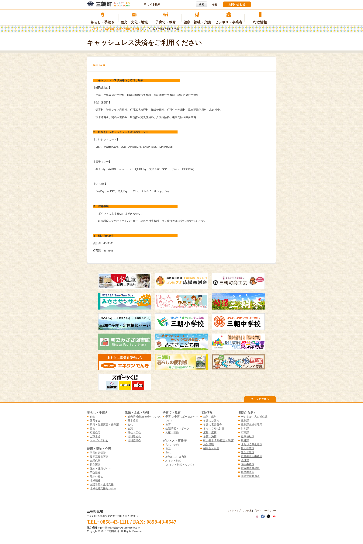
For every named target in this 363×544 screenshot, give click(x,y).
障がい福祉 (96, 476)
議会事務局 (247, 464)
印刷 (214, 4)
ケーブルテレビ (99, 440)
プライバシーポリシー (264, 510)
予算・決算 (209, 436)
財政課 (245, 428)
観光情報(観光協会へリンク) (144, 416)
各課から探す (247, 412)
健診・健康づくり (100, 468)
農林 (168, 452)
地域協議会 (134, 440)
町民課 (136, 29)
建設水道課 (247, 452)
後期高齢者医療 (99, 456)
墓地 (92, 428)
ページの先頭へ (260, 398)
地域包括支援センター (103, 488)
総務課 (245, 420)
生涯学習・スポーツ (177, 428)
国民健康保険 (98, 452)
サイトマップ (234, 510)
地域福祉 (95, 480)
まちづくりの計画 (213, 428)
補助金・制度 (211, 448)
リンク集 (247, 510)
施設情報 (208, 444)
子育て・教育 (165, 22)
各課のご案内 (123, 29)
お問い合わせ (236, 4)
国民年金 (95, 420)
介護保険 (95, 460)
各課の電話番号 (212, 424)
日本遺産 (133, 420)
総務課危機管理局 (251, 424)
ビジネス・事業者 (228, 22)
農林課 (245, 440)
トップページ (95, 29)
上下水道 (95, 436)
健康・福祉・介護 (197, 22)
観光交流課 (247, 448)
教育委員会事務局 (251, 456)
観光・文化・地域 (134, 22)
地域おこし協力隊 (176, 456)
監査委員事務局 (250, 468)
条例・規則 (209, 416)
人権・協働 (172, 432)
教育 (168, 424)
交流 (130, 428)
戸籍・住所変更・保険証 (104, 424)
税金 (92, 416)
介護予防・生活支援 (102, 484)
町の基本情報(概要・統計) (218, 440)
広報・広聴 (209, 432)
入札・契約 (172, 444)
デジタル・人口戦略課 (254, 416)
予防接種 (95, 472)
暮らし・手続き (103, 22)
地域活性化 (134, 436)
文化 (130, 424)
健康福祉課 (247, 436)
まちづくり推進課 (251, 444)
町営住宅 (95, 432)
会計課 (245, 460)
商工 (168, 448)
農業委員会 (247, 472)
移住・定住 (134, 432)
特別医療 (95, 464)
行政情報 (260, 22)
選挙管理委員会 (250, 476)
